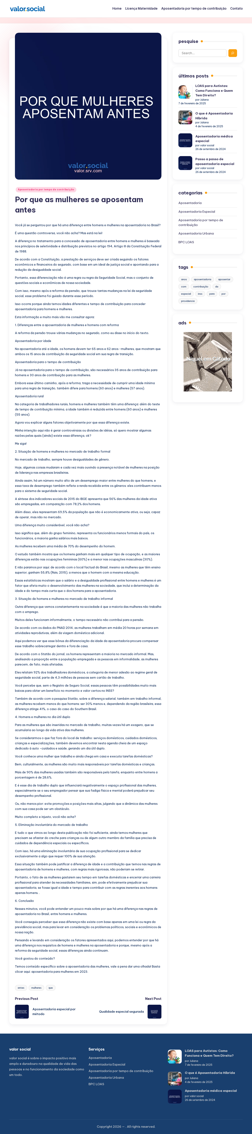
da (216, 286)
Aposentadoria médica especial (214, 138)
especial (186, 293)
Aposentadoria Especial (196, 212)
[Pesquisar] (232, 53)
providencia (188, 300)
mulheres (36, 987)
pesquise (188, 41)
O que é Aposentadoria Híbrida (214, 115)
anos (184, 279)
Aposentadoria (190, 203)
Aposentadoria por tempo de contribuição (46, 189)
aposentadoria (202, 279)
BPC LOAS (186, 242)
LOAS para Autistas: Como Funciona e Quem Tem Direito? (214, 90)
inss (200, 293)
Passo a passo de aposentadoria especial (214, 161)
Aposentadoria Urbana (196, 233)
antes (21, 987)
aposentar (224, 279)
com (183, 286)
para (212, 293)
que (51, 987)
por (224, 293)
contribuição (200, 286)
